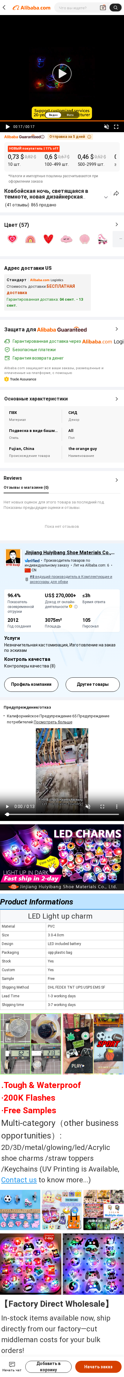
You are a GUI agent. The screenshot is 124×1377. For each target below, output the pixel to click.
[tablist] (62, 114)
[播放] (8, 127)
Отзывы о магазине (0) (26, 487)
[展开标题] (106, 197)
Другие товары (93, 684)
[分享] (116, 193)
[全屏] (116, 127)
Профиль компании (31, 684)
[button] (24, 136)
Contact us (19, 1180)
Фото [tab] (70, 115)
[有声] (106, 127)
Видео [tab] (53, 115)
